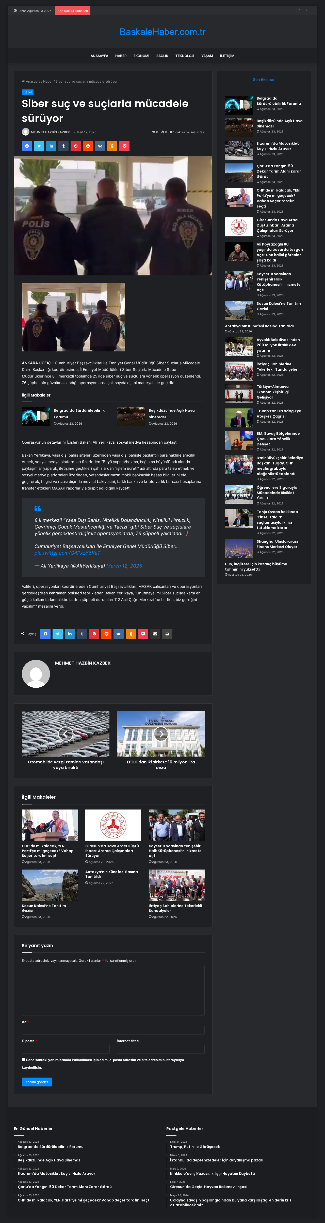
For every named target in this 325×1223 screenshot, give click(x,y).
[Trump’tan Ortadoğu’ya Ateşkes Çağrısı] (239, 417)
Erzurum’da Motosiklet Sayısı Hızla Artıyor (278, 146)
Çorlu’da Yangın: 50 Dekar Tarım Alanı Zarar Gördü (132, 11)
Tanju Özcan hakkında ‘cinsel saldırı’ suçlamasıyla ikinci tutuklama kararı (277, 519)
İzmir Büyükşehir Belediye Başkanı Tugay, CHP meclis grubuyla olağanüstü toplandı (280, 465)
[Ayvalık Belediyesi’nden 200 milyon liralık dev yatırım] (239, 346)
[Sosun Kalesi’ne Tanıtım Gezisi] (50, 885)
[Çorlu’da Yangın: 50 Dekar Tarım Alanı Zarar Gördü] (239, 172)
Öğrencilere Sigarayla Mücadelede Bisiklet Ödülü (277, 493)
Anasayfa (99, 56)
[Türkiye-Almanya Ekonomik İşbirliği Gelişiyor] (239, 393)
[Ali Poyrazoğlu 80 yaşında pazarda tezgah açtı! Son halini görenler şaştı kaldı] (239, 251)
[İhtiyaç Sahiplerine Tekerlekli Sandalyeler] (177, 885)
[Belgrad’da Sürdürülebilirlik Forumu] (36, 416)
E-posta (29, 1041)
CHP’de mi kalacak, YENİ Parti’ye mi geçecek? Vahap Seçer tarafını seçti (48, 850)
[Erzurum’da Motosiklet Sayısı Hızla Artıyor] (239, 150)
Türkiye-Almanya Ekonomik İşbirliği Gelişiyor (273, 392)
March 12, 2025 (124, 566)
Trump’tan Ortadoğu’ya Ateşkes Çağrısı (279, 413)
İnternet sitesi (128, 1041)
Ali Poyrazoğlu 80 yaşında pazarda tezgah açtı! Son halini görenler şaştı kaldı (280, 252)
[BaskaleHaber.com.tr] (162, 32)
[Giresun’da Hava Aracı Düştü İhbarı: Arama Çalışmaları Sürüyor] (113, 825)
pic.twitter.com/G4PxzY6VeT (67, 553)
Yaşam (207, 56)
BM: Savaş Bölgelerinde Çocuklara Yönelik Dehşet (278, 439)
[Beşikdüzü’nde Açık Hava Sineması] (131, 416)
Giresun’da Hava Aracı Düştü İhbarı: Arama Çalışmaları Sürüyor (112, 850)
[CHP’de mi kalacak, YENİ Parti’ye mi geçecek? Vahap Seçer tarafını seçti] (50, 825)
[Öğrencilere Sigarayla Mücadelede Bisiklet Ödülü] (239, 494)
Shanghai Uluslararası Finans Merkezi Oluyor (277, 544)
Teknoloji (184, 56)
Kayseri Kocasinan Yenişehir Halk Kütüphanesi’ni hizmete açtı (175, 850)
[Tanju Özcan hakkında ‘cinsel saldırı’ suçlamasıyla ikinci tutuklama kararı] (239, 518)
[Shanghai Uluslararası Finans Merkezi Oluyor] (239, 548)
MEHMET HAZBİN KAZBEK (50, 132)
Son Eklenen (264, 79)
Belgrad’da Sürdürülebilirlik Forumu (279, 101)
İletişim (227, 56)
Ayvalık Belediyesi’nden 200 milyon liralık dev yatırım (278, 345)
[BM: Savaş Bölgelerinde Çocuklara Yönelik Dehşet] (239, 440)
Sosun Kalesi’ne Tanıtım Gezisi (44, 908)
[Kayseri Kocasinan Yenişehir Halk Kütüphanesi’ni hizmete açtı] (177, 825)
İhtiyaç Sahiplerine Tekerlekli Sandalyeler (175, 908)
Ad (25, 1022)
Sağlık (162, 56)
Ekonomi (141, 56)
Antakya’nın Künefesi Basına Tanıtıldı (111, 874)
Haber (120, 56)
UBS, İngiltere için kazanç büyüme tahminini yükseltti (256, 566)
